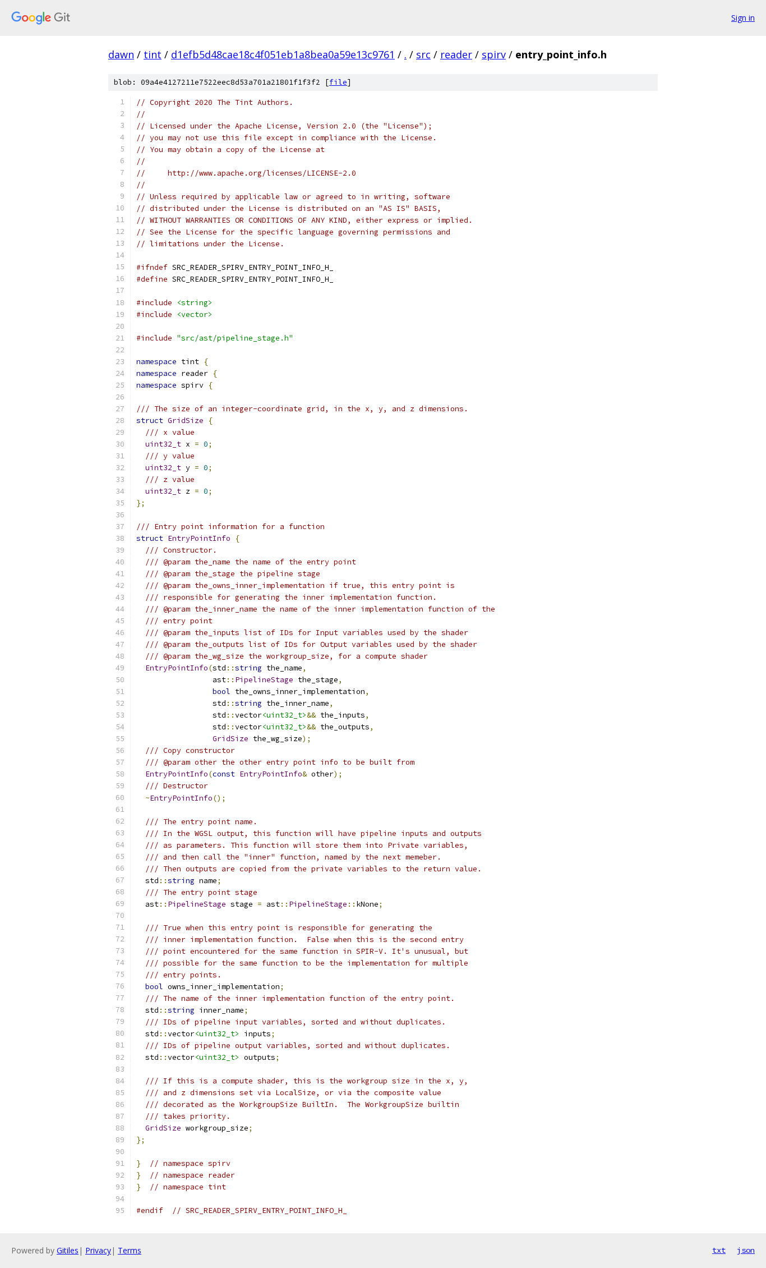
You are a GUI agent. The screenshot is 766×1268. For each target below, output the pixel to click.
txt (719, 1250)
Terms (129, 1250)
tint (152, 54)
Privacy (98, 1250)
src (423, 54)
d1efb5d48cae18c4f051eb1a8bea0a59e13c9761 (283, 54)
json (746, 1250)
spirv (494, 54)
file (338, 82)
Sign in (743, 17)
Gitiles (68, 1250)
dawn (121, 54)
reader (456, 54)
